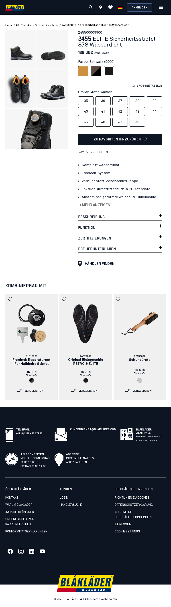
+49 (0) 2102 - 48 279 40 (29, 433)
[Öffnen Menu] (161, 7)
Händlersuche (71, 504)
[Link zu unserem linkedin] (32, 551)
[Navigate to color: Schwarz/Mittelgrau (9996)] (31, 380)
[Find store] (101, 8)
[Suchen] (91, 7)
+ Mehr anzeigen (94, 205)
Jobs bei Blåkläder (19, 512)
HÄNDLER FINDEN (99, 264)
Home (9, 25)
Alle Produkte (24, 25)
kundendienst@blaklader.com (93, 429)
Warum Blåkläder (19, 504)
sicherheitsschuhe (47, 25)
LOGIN (64, 497)
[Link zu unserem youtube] (42, 551)
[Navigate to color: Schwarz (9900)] (85, 380)
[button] (10, 299)
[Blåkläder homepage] (14, 7)
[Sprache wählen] (120, 7)
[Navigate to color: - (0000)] (139, 380)
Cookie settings (127, 531)
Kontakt (11, 497)
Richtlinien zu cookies (132, 497)
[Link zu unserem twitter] (21, 551)
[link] (31, 347)
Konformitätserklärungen (26, 531)
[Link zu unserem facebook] (10, 551)
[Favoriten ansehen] (110, 7)
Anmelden (140, 7)
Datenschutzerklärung (134, 504)
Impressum (123, 524)
